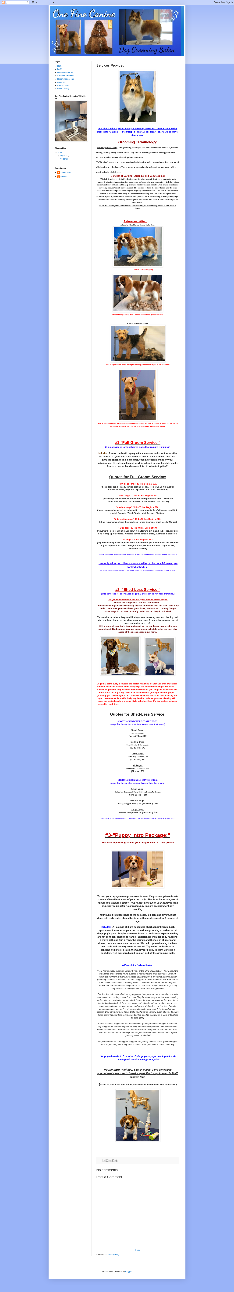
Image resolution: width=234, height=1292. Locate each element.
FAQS (59, 69)
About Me (61, 82)
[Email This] (104, 1160)
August (63, 155)
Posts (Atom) (113, 1255)
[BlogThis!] (107, 1160)
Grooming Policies (65, 72)
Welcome (64, 159)
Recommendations (65, 79)
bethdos (63, 176)
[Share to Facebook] (113, 1160)
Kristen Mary (65, 172)
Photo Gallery (63, 89)
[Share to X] (110, 1160)
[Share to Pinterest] (116, 1160)
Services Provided (65, 76)
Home (137, 1250)
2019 (60, 152)
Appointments (63, 85)
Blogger (128, 1272)
